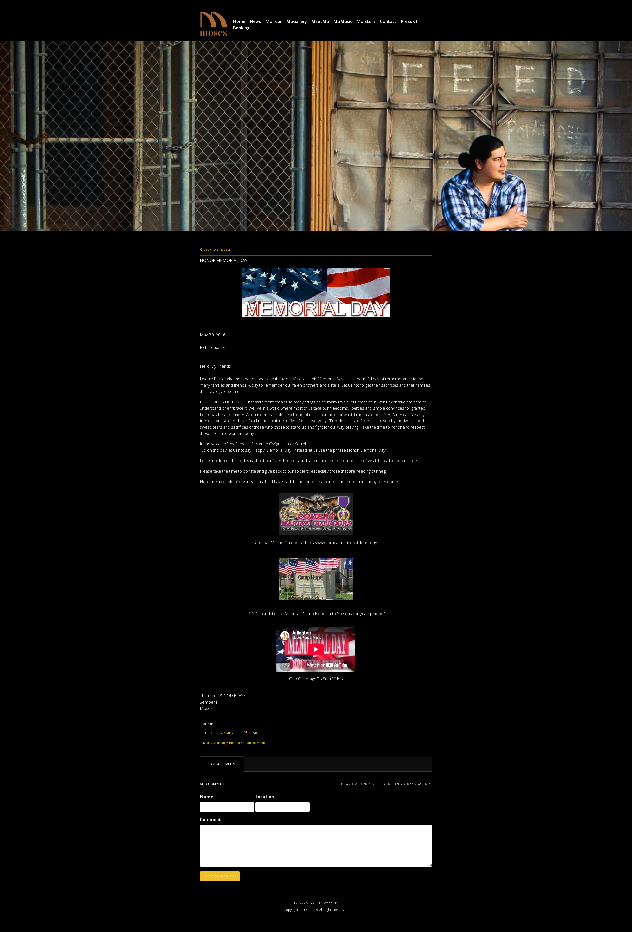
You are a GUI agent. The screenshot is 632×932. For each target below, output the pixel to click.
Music (207, 742)
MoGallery (296, 21)
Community (220, 742)
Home (239, 21)
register (375, 784)
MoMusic (342, 21)
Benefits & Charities (242, 742)
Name (206, 797)
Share (254, 733)
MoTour (273, 21)
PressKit (409, 21)
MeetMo (320, 21)
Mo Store (366, 21)
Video (261, 742)
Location (264, 797)
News (255, 21)
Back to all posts (216, 249)
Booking (241, 28)
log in (357, 784)
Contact (388, 21)
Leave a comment (220, 733)
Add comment (220, 876)
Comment (210, 819)
